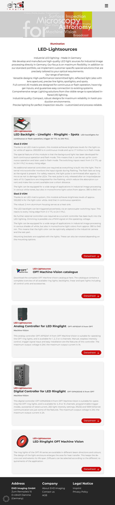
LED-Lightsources (23, 131)
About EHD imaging (53, 488)
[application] (57, 24)
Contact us (48, 491)
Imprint (77, 488)
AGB (44, 495)
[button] (6, 499)
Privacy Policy (80, 491)
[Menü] (106, 5)
